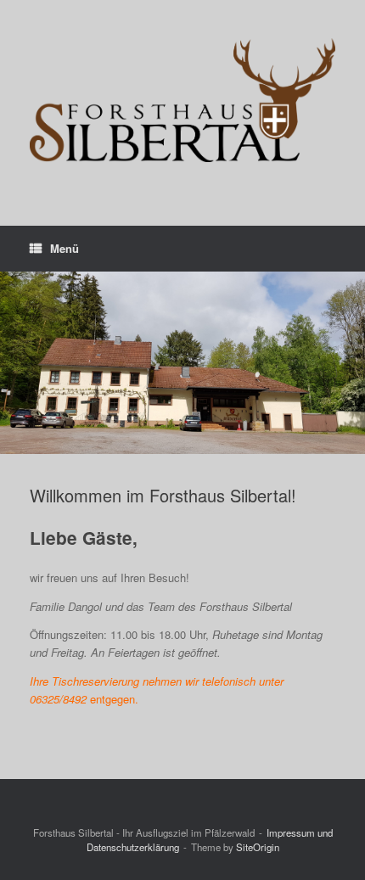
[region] (182, 363)
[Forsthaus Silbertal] (182, 100)
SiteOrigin (257, 847)
